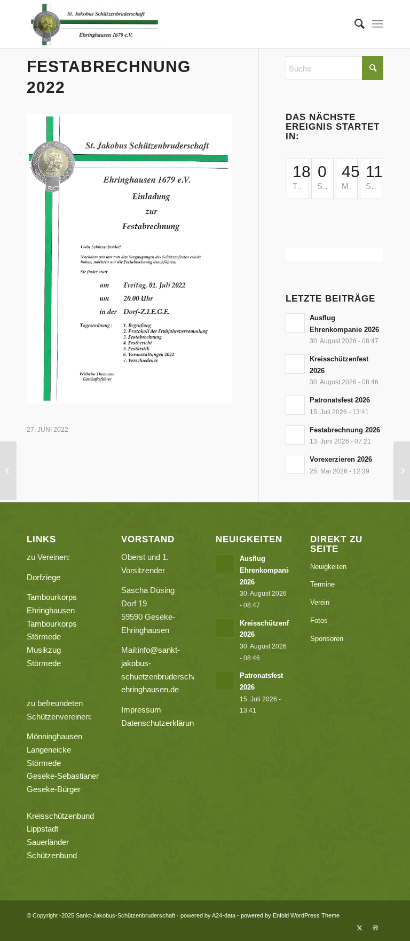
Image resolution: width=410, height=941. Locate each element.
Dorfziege (43, 577)
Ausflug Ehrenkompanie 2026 (266, 570)
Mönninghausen (54, 736)
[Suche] (354, 24)
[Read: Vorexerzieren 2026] (295, 464)
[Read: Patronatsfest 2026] (295, 405)
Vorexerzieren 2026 (341, 459)
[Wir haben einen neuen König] (8, 470)
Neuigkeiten (328, 567)
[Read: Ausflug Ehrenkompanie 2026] (295, 323)
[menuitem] (354, 24)
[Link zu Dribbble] (375, 928)
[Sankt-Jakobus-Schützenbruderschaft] (95, 24)
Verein (319, 602)
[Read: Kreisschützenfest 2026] (295, 364)
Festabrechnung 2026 (345, 430)
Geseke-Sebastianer (63, 775)
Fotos (319, 620)
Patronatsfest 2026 (340, 400)
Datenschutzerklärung (159, 723)
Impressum (141, 709)
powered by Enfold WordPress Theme (290, 915)
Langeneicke (49, 749)
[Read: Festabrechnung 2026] (295, 435)
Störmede (44, 763)
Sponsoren (326, 639)
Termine (322, 584)
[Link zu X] (359, 928)
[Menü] (377, 24)
